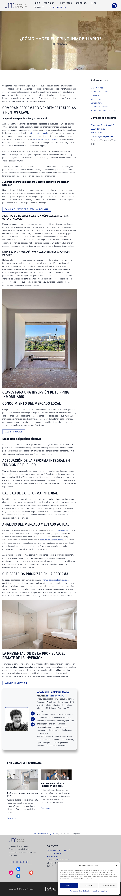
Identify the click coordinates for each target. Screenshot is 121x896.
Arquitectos (95, 95)
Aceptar (69, 885)
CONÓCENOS (82, 3)
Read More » (12, 818)
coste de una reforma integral (52, 540)
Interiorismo (96, 99)
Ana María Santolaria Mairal (53, 692)
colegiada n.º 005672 (55, 696)
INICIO (37, 3)
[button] (116, 865)
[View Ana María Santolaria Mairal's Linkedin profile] (33, 724)
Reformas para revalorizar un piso (22, 794)
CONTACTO (39, 7)
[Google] (31, 872)
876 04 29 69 (96, 133)
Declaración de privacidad (91, 891)
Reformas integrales (99, 91)
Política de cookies (76, 891)
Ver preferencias (108, 885)
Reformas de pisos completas (103, 110)
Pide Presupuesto (57, 7)
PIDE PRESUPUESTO (20, 862)
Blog (55, 833)
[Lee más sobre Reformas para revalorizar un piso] (22, 779)
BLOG (94, 3)
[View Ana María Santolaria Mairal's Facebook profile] (33, 713)
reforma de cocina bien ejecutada (55, 580)
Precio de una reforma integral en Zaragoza (52, 784)
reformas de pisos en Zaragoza (45, 139)
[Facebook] (18, 869)
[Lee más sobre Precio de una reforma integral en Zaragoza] (56, 774)
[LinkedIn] (18, 876)
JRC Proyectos (97, 88)
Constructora (96, 103)
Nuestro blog (45, 833)
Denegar (88, 885)
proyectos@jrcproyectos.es (58, 860)
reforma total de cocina (39, 133)
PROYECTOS (66, 3)
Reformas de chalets (99, 107)
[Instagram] (114, 5)
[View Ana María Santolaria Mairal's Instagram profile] (33, 719)
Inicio (36, 833)
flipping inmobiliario (61, 530)
